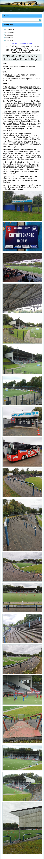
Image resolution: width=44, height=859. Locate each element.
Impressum (15, 43)
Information (9, 40)
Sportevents (9, 35)
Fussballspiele (10, 29)
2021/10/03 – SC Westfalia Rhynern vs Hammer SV (22, 47)
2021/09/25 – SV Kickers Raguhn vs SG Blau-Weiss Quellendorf (23, 51)
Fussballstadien (10, 32)
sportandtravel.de (22, 3)
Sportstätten (9, 38)
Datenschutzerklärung (26, 43)
